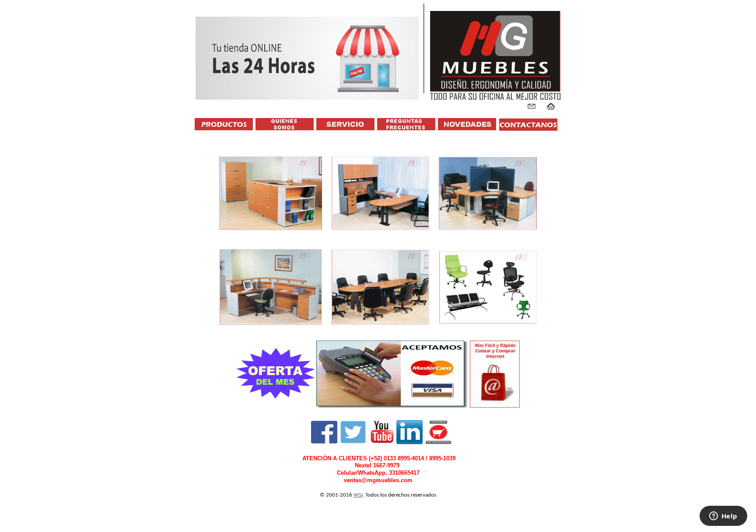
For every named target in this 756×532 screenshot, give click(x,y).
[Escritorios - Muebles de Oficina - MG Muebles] (380, 192)
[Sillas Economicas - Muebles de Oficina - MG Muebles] (392, 406)
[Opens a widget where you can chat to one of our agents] (723, 517)
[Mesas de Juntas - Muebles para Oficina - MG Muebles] (380, 286)
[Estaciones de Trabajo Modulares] (487, 192)
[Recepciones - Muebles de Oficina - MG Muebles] (270, 286)
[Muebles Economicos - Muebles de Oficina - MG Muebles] (276, 373)
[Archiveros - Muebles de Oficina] (270, 192)
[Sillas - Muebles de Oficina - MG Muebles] (488, 286)
